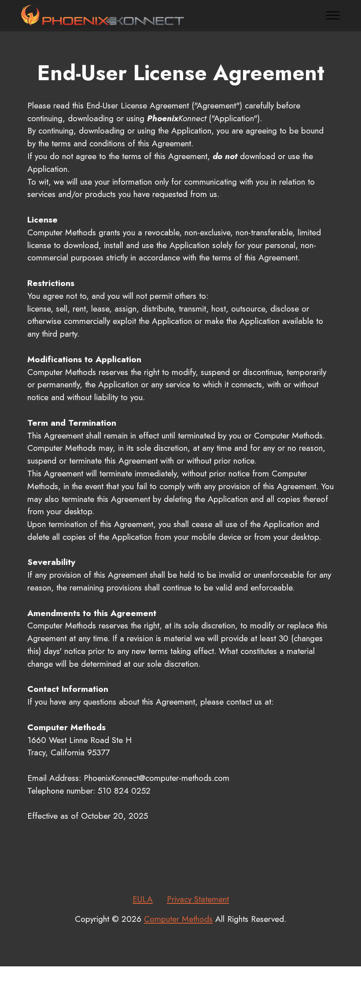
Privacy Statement (198, 899)
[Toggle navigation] (333, 15)
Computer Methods (178, 919)
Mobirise (208, 15)
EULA (143, 899)
